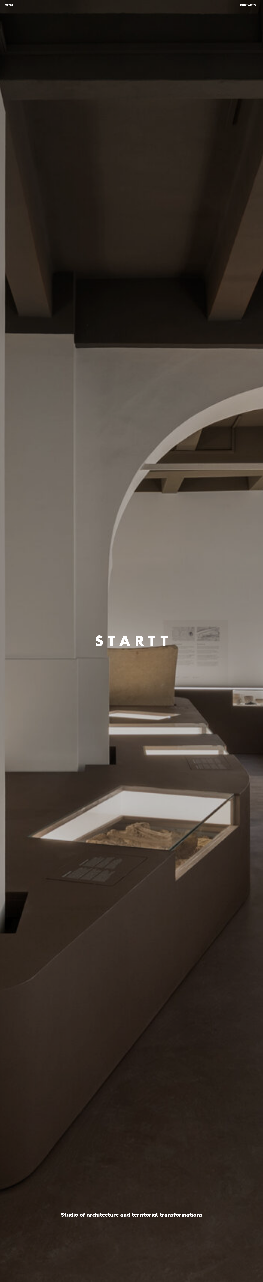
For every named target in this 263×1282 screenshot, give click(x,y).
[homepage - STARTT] (130, 5)
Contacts (248, 5)
